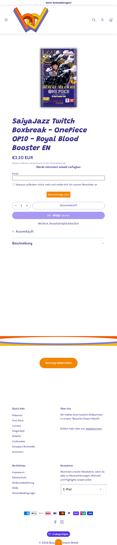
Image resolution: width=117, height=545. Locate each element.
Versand (33, 163)
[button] (6, 19)
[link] (102, 19)
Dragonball (18, 430)
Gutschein (17, 451)
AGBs (15, 487)
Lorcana (16, 425)
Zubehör (16, 436)
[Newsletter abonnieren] (101, 489)
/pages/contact (94, 428)
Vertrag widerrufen (58, 362)
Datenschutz (19, 477)
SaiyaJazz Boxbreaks (23, 446)
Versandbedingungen (23, 493)
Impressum (18, 472)
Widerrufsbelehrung (23, 482)
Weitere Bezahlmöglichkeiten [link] (58, 223)
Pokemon (17, 415)
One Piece (17, 420)
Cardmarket (18, 441)
